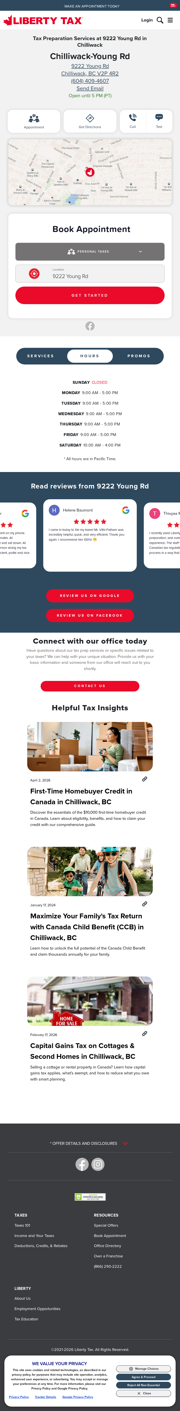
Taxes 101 (22, 1225)
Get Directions (90, 126)
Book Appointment (110, 1235)
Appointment (34, 127)
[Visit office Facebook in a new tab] (90, 326)
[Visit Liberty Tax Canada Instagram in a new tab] (97, 1164)
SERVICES (40, 356)
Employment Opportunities (37, 1308)
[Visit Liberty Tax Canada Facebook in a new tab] (82, 1164)
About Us (22, 1298)
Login (147, 20)
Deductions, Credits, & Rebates (40, 1245)
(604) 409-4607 (90, 80)
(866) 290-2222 (108, 1266)
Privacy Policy (19, 1397)
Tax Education (26, 1319)
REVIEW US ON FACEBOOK (90, 615)
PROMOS (139, 356)
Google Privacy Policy (77, 1397)
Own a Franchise (108, 1256)
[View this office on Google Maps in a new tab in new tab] (25, 513)
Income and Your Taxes (34, 1235)
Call (133, 126)
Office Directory (107, 1245)
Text (159, 126)
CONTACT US (90, 685)
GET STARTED (90, 295)
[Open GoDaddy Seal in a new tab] (90, 1196)
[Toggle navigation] (170, 20)
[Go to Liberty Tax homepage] (43, 20)
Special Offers (106, 1225)
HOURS (89, 356)
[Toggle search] (160, 20)
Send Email (90, 88)
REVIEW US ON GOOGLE (90, 595)
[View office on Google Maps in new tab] (90, 172)
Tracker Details (45, 1397)
